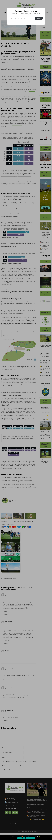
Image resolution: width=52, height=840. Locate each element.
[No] (50, 837)
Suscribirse (39, 18)
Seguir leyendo (26, 21)
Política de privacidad (30, 838)
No (23, 838)
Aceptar (19, 838)
